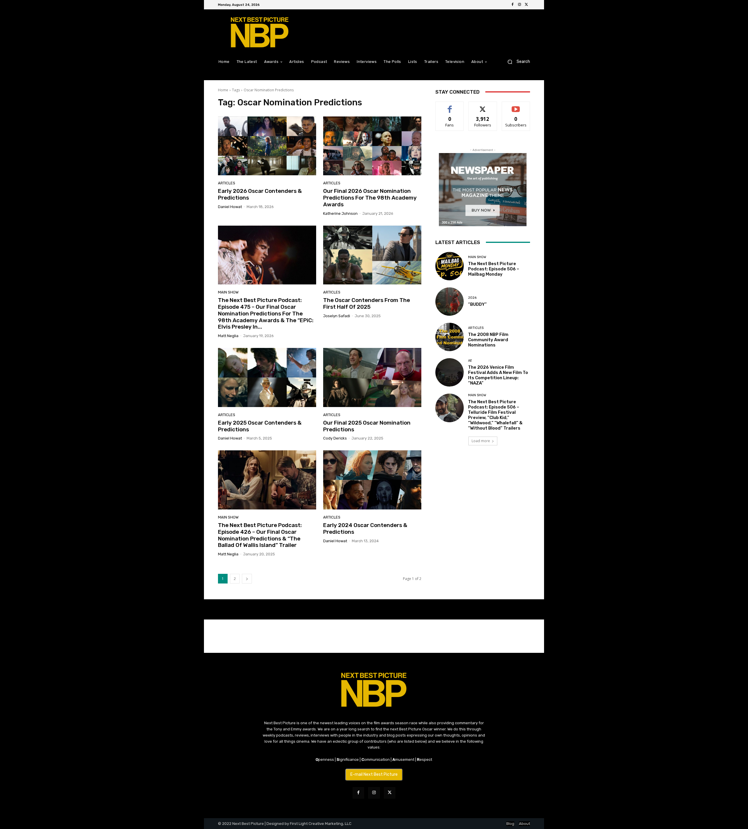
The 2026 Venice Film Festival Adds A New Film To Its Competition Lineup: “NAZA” (498, 375)
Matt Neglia (228, 336)
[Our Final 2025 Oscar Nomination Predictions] (372, 377)
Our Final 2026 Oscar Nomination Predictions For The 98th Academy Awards (370, 198)
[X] (526, 4)
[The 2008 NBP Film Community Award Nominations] (449, 337)
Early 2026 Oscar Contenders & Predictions (260, 194)
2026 (472, 297)
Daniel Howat (230, 207)
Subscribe (516, 106)
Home (223, 89)
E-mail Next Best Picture (374, 774)
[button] (516, 61)
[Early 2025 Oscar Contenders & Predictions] (267, 377)
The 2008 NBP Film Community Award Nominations (488, 340)
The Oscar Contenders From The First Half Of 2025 (366, 303)
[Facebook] (512, 4)
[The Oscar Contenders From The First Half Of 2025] (372, 255)
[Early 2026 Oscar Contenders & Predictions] (267, 146)
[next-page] (247, 578)
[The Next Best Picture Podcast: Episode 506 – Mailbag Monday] (449, 266)
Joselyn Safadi (336, 316)
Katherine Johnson (340, 213)
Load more (481, 440)
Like (449, 106)
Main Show (228, 292)
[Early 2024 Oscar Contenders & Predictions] (372, 479)
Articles (226, 183)
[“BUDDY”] (449, 301)
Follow (483, 106)
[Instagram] (519, 4)
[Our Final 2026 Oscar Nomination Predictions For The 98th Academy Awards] (372, 146)
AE (470, 360)
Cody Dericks (335, 438)
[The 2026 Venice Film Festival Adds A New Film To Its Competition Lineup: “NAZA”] (449, 372)
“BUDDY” (477, 304)
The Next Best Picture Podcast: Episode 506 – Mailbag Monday (493, 269)
